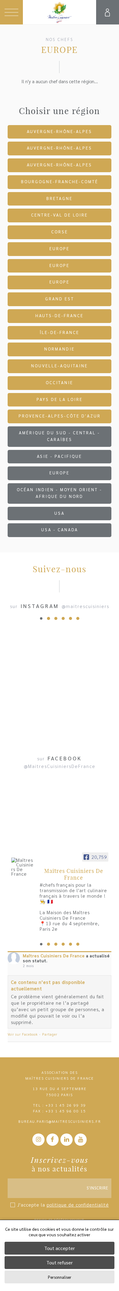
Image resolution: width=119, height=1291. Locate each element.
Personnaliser (59, 1277)
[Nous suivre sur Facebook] (52, 1139)
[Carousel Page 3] (56, 618)
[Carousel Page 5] (70, 618)
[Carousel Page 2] (48, 618)
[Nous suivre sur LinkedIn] (66, 1139)
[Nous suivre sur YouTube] (80, 1139)
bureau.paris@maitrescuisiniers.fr (59, 1121)
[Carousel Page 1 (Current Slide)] (41, 618)
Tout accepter (59, 1248)
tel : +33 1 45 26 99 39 (59, 1105)
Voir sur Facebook (23, 1034)
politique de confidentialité (78, 1205)
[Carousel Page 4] (63, 618)
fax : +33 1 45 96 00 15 (59, 1110)
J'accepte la (63, 1205)
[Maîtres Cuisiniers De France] (23, 867)
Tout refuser (59, 1262)
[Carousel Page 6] (78, 618)
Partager (49, 1034)
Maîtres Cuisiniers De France (54, 955)
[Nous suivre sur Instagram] (38, 1139)
